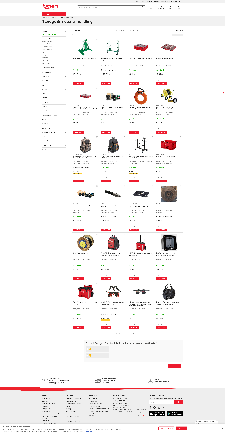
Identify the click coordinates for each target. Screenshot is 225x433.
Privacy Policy (46, 411)
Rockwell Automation (109, 379)
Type (44, 85)
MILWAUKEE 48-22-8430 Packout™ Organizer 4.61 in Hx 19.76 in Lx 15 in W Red (85, 108)
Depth (44, 107)
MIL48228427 (77, 301)
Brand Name (46, 72)
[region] (112, 428)
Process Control (71, 401)
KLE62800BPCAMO (78, 154)
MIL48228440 (160, 154)
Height (44, 98)
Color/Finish (47, 141)
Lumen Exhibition (140, 1)
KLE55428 (131, 301)
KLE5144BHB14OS (161, 301)
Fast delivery (159, 379)
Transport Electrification (74, 421)
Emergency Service (55, 379)
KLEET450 (131, 106)
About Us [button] (115, 14)
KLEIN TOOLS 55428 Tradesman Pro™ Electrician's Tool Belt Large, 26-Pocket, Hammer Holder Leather (140, 304)
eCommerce (93, 398)
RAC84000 (159, 252)
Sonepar (45, 401)
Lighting (68, 409)
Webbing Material (48, 132)
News (152, 14)
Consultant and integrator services (97, 414)
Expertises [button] (95, 14)
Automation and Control (74, 398)
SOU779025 (132, 154)
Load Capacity (48, 128)
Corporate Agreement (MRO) (98, 411)
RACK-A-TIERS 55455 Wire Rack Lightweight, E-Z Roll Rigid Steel (165, 108)
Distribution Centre (48, 403)
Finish (44, 120)
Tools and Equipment (73, 416)
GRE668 (103, 57)
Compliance (46, 409)
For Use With (47, 145)
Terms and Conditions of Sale (52, 414)
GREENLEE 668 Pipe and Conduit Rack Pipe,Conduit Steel (111, 59)
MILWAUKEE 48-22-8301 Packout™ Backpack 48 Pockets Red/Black (110, 254)
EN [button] (179, 1)
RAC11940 (159, 203)
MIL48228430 (77, 106)
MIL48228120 (105, 301)
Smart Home (70, 414)
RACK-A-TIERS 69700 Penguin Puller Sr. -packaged (112, 205)
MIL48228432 (133, 57)
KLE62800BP (104, 154)
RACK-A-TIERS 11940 (162, 205)
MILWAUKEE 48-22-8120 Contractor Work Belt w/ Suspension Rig (112, 303)
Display (45, 31)
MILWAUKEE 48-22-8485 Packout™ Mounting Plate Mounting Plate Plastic (139, 205)
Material (45, 81)
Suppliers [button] (74, 14)
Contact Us (45, 420)
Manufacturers (48, 68)
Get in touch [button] (170, 14)
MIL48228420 (133, 252)
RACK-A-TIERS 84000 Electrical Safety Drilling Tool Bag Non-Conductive (167, 254)
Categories (46, 39)
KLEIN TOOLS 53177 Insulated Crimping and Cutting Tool (141, 108)
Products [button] (54, 14)
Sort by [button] (178, 30)
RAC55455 (159, 106)
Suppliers (149, 1)
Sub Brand (46, 102)
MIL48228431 (160, 57)
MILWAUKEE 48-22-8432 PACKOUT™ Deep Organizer (141, 59)
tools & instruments (53, 17)
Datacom (68, 406)
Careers (136, 14)
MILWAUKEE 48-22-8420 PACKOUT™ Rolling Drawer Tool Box (141, 254)
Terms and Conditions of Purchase (50, 417)
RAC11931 (75, 252)
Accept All (181, 428)
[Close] (222, 428)
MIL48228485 (133, 203)
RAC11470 (103, 106)
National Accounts (95, 406)
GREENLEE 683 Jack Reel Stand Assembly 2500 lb (84, 59)
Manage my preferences (166, 428)
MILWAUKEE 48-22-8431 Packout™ (166, 58)
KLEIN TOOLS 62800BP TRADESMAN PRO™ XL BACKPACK (113, 156)
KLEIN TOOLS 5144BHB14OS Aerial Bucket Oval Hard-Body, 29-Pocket (167, 303)
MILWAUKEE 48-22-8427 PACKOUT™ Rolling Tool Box (85, 303)
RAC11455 (76, 203)
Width (44, 89)
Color (44, 94)
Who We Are (46, 398)
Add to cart (78, 83)
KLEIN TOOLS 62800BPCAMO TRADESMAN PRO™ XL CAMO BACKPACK (84, 156)
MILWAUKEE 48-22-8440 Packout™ (166, 156)
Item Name (45, 76)
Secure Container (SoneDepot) (99, 409)
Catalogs (156, 1)
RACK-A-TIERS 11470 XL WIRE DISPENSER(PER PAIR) (113, 108)
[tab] (54, 31)
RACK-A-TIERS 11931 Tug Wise (81, 254)
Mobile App (93, 401)
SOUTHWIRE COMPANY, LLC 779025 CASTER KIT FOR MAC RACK (141, 156)
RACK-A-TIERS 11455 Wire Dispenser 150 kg (85, 205)
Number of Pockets (49, 115)
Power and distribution (73, 403)
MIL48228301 (105, 252)
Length (44, 111)
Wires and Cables (71, 411)
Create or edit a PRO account (169, 1)
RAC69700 (104, 203)
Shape (44, 150)
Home (43, 17)
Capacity (45, 124)
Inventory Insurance (96, 403)
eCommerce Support (49, 423)
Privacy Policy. (89, 431)
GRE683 (75, 57)
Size (43, 137)
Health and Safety (71, 419)
